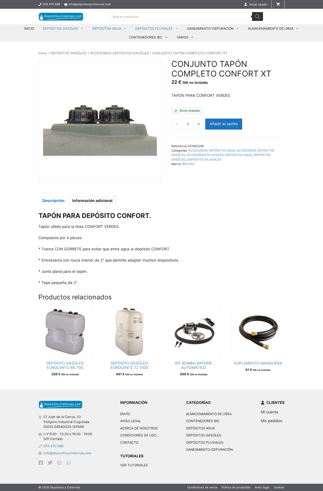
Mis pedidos (271, 421)
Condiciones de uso (138, 435)
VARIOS (183, 37)
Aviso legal (130, 421)
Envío (125, 414)
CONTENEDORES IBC (145, 37)
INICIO (29, 28)
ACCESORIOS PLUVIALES (205, 155)
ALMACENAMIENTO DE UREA (270, 28)
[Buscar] (257, 16)
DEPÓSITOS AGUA (106, 28)
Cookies (279, 487)
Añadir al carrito (224, 124)
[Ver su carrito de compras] (278, 4)
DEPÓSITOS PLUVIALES (154, 28)
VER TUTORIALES (134, 465)
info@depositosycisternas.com (67, 453)
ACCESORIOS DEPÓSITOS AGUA (212, 150)
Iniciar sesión (258, 4)
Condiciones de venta (202, 487)
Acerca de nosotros (139, 428)
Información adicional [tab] (92, 200)
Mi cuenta (269, 412)
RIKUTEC (188, 164)
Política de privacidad (235, 487)
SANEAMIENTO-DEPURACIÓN (210, 28)
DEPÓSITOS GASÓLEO (60, 28)
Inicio (42, 53)
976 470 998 (53, 446)
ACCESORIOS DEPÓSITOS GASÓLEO (119, 53)
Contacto (129, 442)
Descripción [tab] (53, 200)
